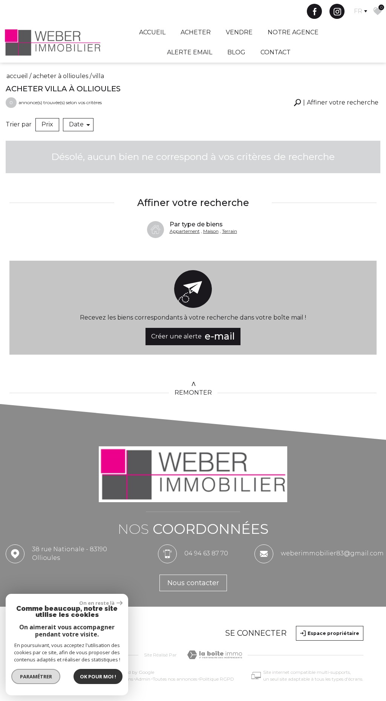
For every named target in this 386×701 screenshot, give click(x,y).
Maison (211, 231)
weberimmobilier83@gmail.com (332, 553)
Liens (127, 679)
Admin (142, 679)
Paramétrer (36, 676)
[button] (336, 103)
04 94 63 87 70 (206, 553)
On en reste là (97, 603)
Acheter (196, 32)
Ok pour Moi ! (98, 676)
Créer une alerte (193, 336)
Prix (47, 124)
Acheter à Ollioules (60, 76)
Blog (236, 52)
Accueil (152, 32)
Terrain (229, 231)
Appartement (185, 231)
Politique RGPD (216, 679)
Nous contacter (193, 583)
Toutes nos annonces (175, 679)
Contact (275, 52)
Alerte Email (189, 52)
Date (76, 124)
